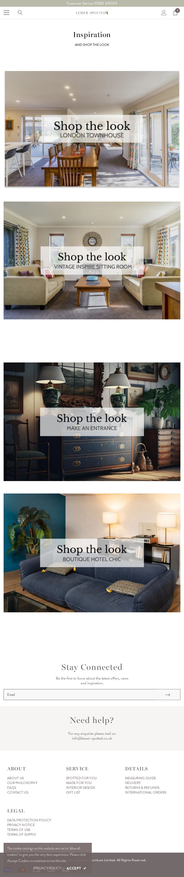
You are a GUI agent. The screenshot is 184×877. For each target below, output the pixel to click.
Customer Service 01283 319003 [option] (92, 3)
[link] (92, 130)
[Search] (20, 13)
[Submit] (168, 694)
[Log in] (164, 12)
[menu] (6, 13)
